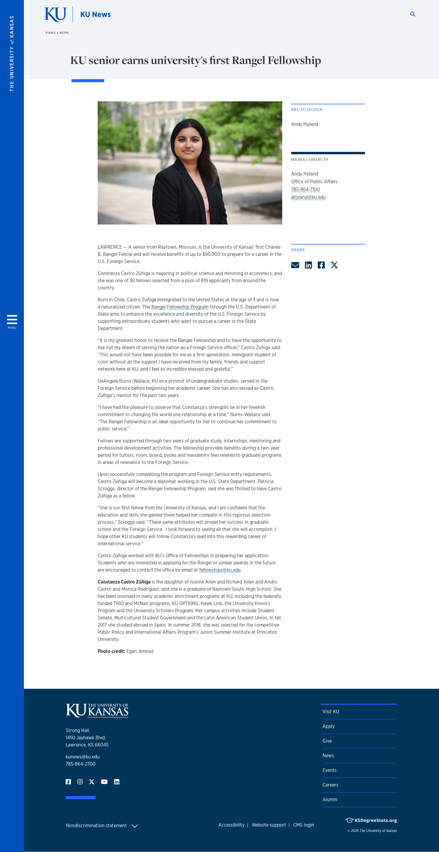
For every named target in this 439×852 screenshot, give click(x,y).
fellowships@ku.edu (220, 570)
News (64, 32)
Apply (329, 726)
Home (51, 32)
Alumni (330, 799)
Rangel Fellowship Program (179, 307)
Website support (269, 825)
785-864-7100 (305, 189)
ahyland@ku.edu (308, 197)
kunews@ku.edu (83, 757)
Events (330, 770)
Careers (330, 785)
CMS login (303, 825)
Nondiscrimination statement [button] (97, 825)
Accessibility (231, 825)
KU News (95, 14)
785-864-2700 (81, 764)
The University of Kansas (378, 830)
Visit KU (331, 712)
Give (327, 741)
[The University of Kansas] (97, 715)
